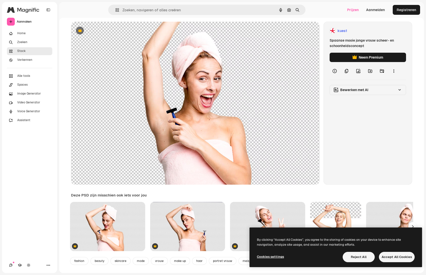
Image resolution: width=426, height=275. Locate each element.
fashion (79, 261)
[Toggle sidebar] (48, 10)
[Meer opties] (394, 71)
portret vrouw (222, 261)
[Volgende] (412, 226)
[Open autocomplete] (115, 10)
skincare (120, 261)
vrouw (159, 261)
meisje (247, 261)
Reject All (359, 257)
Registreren (406, 10)
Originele (103, 31)
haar (199, 261)
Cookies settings (270, 257)
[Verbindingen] (11, 265)
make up (180, 261)
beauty (99, 261)
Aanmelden (375, 10)
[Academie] (20, 265)
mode (141, 261)
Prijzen (353, 10)
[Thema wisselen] (29, 265)
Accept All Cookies (397, 257)
